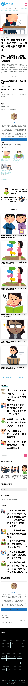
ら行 (12, 646)
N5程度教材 (18, 640)
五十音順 (3, 650)
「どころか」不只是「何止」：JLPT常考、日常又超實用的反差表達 (16, 395)
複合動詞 (6, 37)
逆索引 (14, 669)
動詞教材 (8, 653)
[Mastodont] (17, 139)
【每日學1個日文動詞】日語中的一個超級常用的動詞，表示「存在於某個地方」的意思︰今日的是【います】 (16, 518)
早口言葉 (17, 663)
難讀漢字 (20, 669)
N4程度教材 (4, 640)
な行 (17, 643)
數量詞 (9, 659)
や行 (8, 646)
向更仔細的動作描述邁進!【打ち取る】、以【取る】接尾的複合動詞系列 (14, 315)
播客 (14, 656)
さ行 (8, 643)
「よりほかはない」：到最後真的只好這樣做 (16, 433)
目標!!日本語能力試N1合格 (14, 680)
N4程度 (21, 636)
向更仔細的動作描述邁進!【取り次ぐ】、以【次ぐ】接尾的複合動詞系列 (6, 172)
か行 (3, 643)
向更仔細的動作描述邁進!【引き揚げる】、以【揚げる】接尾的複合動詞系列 (14, 289)
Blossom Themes (19, 682)
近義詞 (9, 669)
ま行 (3, 646)
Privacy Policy (20, 684)
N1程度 (3, 636)
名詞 (14, 653)
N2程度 (2, 37)
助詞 (21, 650)
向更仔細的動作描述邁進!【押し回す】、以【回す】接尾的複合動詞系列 (18, 159)
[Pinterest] (12, 139)
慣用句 (9, 656)
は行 (22, 643)
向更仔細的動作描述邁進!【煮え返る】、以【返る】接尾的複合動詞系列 (15, 477)
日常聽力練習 (4, 663)
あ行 (24, 640)
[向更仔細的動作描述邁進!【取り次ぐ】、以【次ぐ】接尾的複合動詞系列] (6, 167)
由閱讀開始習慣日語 (6, 666)
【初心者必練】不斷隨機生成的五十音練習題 (16, 533)
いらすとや (15, 621)
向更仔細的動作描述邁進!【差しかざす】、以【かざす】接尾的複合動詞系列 (14, 368)
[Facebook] (14, 139)
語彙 (20, 666)
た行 (12, 643)
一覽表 (22, 646)
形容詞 (3, 656)
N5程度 (11, 640)
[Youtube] (10, 139)
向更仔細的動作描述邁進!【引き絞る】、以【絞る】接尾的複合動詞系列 (6, 159)
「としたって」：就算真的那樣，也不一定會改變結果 (16, 445)
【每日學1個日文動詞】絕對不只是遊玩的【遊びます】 (16, 554)
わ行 (17, 646)
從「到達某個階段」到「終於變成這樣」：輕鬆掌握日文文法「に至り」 (16, 409)
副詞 (17, 650)
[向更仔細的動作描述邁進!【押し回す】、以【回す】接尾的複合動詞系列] (19, 154)
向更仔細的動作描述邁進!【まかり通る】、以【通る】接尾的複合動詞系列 (14, 262)
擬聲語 (3, 659)
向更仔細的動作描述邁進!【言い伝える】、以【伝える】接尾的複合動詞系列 (13, 236)
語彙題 (3, 669)
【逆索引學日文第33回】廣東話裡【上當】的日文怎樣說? (5, 477)
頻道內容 (3, 672)
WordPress (7, 684)
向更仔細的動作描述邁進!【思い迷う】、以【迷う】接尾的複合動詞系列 (14, 341)
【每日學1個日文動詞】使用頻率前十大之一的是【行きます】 (17, 544)
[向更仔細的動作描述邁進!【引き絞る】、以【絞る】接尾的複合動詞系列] (6, 154)
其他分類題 (11, 650)
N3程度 (15, 636)
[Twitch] (15, 139)
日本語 (11, 663)
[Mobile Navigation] (26, 4)
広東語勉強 (20, 653)
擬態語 (19, 656)
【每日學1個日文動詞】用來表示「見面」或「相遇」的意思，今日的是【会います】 (17, 567)
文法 (14, 659)
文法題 (19, 659)
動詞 (3, 653)
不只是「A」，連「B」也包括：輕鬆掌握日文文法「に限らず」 (17, 422)
